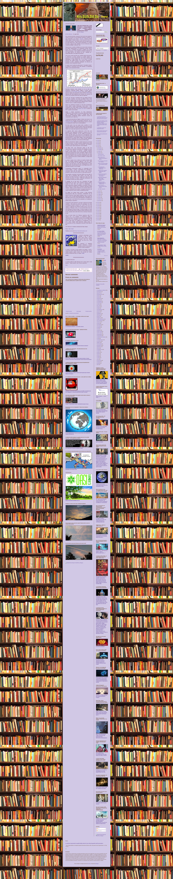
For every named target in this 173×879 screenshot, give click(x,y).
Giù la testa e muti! (101, 155)
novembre (100, 149)
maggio (99, 194)
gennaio (99, 200)
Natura (98, 316)
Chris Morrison (69, 34)
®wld (66, 265)
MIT (73, 270)
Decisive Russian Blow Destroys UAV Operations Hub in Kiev (101, 227)
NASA (76, 270)
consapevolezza (100, 339)
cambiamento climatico (101, 337)
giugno (99, 192)
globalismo (99, 346)
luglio (99, 191)
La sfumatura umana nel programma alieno (101, 128)
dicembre (100, 148)
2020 (98, 204)
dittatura (98, 342)
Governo (98, 310)
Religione (99, 317)
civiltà (98, 338)
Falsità (98, 308)
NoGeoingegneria (100, 238)
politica (98, 352)
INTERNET (99, 313)
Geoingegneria (100, 309)
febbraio (99, 198)
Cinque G (98, 299)
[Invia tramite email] (83, 270)
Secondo (81, 38)
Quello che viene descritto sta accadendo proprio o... (102, 164)
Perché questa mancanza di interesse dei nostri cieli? (102, 131)
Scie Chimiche (99, 320)
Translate (105, 50)
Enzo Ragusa (81, 32)
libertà (98, 348)
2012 (98, 216)
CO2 (70, 270)
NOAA (88, 92)
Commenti (100, 830)
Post (98, 828)
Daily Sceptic (71, 228)
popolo (98, 353)
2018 (98, 207)
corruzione (99, 341)
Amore (98, 295)
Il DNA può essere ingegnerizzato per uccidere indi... (102, 183)
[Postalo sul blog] (85, 270)
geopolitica (99, 345)
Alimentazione (99, 294)
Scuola (98, 323)
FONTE (66, 255)
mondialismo (99, 349)
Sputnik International (101, 225)
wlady (105, 260)
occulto (98, 350)
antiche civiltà (99, 331)
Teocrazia (99, 326)
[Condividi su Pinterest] (89, 270)
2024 (98, 143)
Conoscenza (99, 302)
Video (83, 253)
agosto (99, 152)
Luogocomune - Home (101, 245)
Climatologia (99, 301)
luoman (89, 863)
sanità (98, 356)
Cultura (98, 304)
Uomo (98, 328)
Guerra (98, 312)
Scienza (81, 270)
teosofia (98, 363)
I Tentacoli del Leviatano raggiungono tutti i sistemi (102, 171)
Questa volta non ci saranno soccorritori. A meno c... (102, 158)
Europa (98, 306)
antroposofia (99, 335)
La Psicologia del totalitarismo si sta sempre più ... (101, 168)
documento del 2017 (77, 91)
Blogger (97, 863)
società (98, 357)
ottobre (99, 151)
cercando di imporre (69, 121)
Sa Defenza (99, 249)
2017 (98, 208)
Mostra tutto (106, 255)
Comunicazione (101, 154)
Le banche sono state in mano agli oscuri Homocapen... (102, 175)
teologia (98, 361)
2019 (98, 205)
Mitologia (98, 315)
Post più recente (69, 311)
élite (98, 364)
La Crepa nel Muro (100, 231)
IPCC (72, 270)
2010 (98, 219)
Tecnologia (99, 324)
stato (98, 359)
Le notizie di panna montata (101, 246)
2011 (98, 218)
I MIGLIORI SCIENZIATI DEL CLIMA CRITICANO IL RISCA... (102, 179)
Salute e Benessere (100, 319)
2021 (98, 202)
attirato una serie (82, 108)
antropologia (99, 334)
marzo (99, 197)
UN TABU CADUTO (101, 189)
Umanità (98, 327)
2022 (98, 146)
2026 (98, 140)
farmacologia (99, 343)
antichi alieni (99, 332)
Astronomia (99, 298)
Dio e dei (98, 305)
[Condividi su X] (86, 270)
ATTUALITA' (99, 291)
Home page (78, 311)
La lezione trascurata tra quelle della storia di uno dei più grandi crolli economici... (102, 117)
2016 (98, 210)
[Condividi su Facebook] (87, 270)
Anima (98, 297)
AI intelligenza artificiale (101, 290)
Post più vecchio (89, 311)
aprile (99, 195)
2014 (98, 213)
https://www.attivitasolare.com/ (81, 230)
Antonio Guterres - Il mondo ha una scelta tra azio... (102, 186)
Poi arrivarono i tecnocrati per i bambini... (102, 161)
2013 (98, 215)
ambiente (98, 330)
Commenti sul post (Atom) (74, 313)
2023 (98, 145)
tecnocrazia (99, 360)
